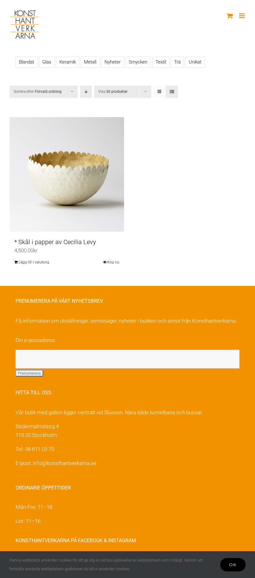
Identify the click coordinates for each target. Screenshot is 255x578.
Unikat (195, 62)
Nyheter (112, 62)
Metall (90, 62)
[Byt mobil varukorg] (230, 15)
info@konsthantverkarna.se (64, 463)
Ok (233, 564)
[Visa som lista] (172, 92)
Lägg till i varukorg (34, 262)
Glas (46, 62)
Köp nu (113, 262)
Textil (160, 62)
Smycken (138, 62)
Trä (177, 62)
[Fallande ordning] (86, 91)
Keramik (67, 62)
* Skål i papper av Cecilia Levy (55, 242)
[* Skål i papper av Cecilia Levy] (67, 174)
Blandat (26, 62)
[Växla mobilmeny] (242, 15)
